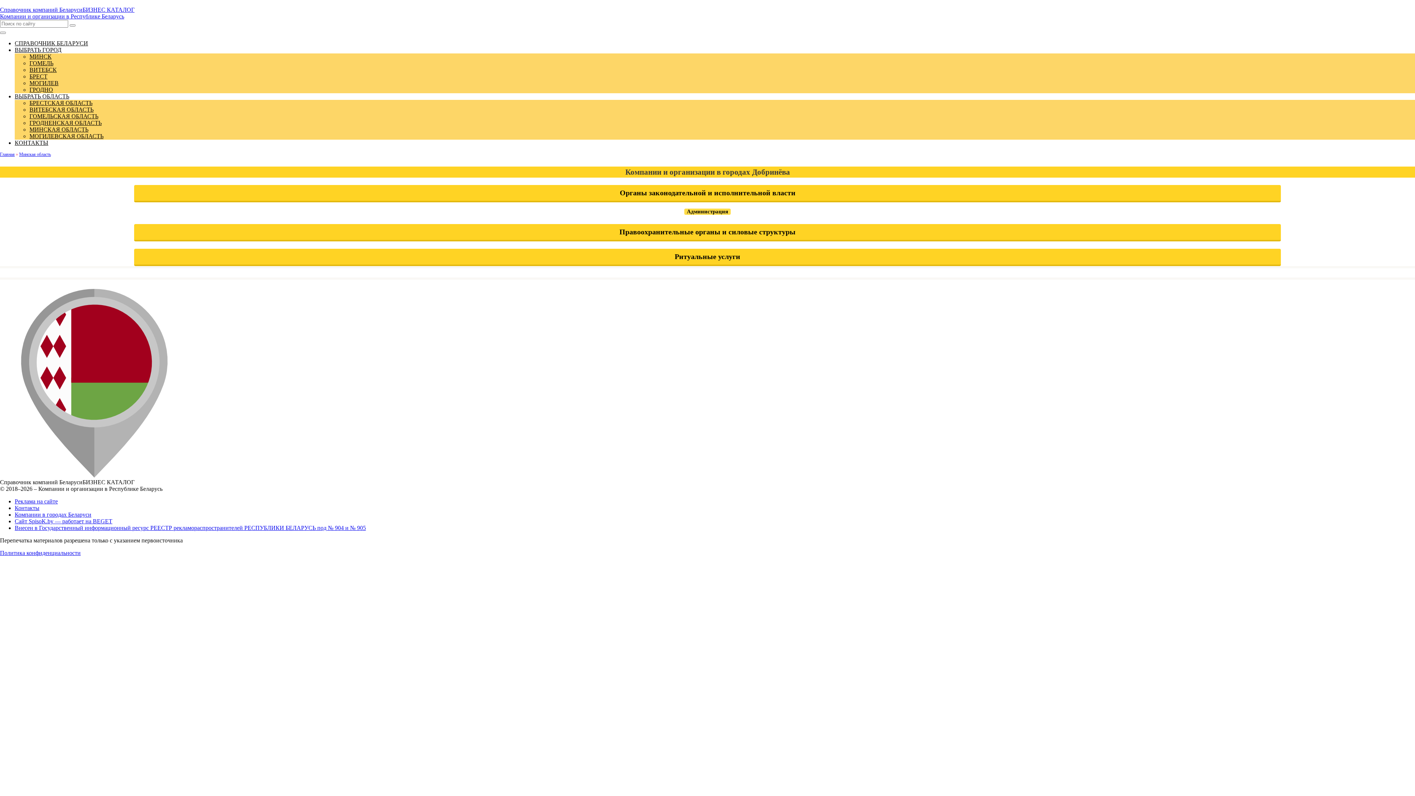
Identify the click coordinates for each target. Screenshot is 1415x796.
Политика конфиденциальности (40, 553)
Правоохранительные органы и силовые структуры (707, 232)
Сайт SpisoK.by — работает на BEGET (63, 521)
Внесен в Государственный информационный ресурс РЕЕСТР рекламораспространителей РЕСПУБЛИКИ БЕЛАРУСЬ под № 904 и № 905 (190, 528)
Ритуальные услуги (707, 256)
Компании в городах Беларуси (53, 515)
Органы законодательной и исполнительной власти (708, 193)
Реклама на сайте (36, 501)
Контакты (27, 508)
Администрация (707, 211)
